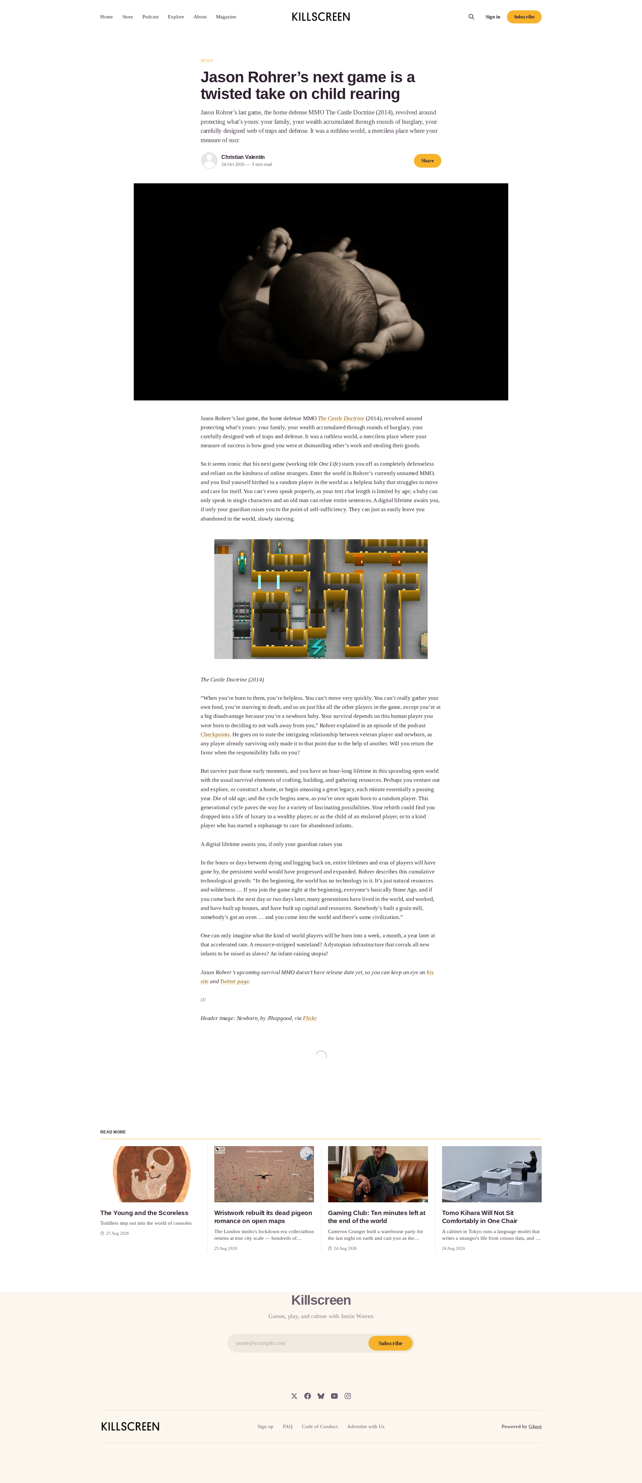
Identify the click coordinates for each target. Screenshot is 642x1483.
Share (427, 160)
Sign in (493, 16)
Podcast (150, 16)
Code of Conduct (320, 1426)
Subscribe (524, 16)
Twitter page (234, 981)
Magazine (226, 16)
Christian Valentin (243, 157)
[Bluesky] (321, 1396)
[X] (294, 1396)
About (200, 16)
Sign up (265, 1426)
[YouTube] (334, 1396)
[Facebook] (307, 1396)
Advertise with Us (366, 1426)
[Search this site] (471, 16)
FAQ (288, 1426)
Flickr (310, 1018)
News (207, 60)
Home (106, 16)
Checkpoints (215, 734)
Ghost (535, 1426)
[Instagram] (347, 1396)
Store (127, 16)
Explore (176, 16)
